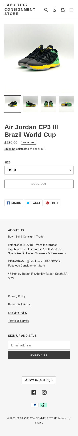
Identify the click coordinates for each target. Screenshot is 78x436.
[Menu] (71, 9)
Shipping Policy (17, 312)
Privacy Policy (16, 296)
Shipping (9, 148)
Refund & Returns (19, 304)
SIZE (7, 162)
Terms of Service (18, 320)
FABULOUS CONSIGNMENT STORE (19, 9)
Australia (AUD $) (37, 380)
